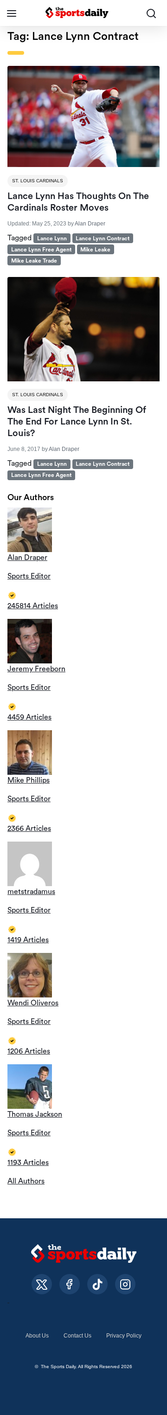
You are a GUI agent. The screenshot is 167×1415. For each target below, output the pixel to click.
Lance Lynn (52, 238)
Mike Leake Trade (34, 261)
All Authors (26, 1181)
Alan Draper (90, 223)
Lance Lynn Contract (102, 238)
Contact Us (77, 1335)
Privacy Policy (123, 1335)
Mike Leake (95, 249)
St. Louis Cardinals (37, 180)
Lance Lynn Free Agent (41, 249)
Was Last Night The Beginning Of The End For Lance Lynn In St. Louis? (76, 421)
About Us (37, 1335)
